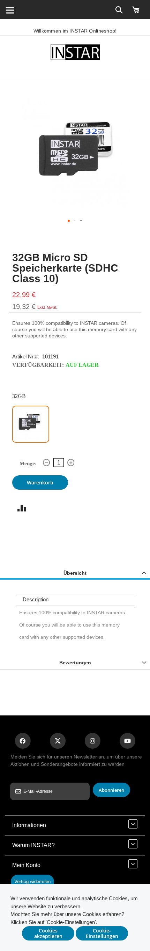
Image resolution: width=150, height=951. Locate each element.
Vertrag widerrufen (32, 881)
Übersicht (75, 573)
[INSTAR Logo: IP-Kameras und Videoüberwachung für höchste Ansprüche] (75, 53)
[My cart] (136, 13)
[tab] (75, 573)
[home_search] (9, 9)
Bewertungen (75, 662)
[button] (69, 221)
